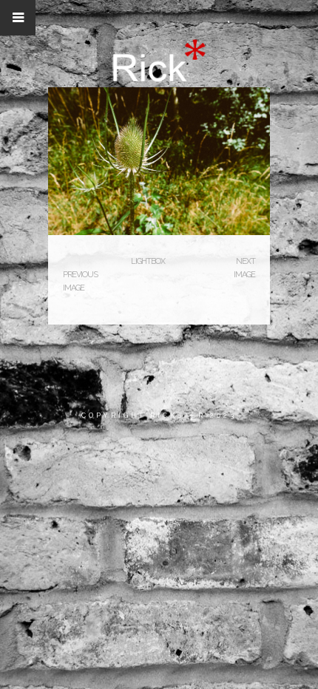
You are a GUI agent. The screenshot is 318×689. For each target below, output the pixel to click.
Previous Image (80, 281)
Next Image (244, 268)
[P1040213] (159, 232)
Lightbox (148, 261)
